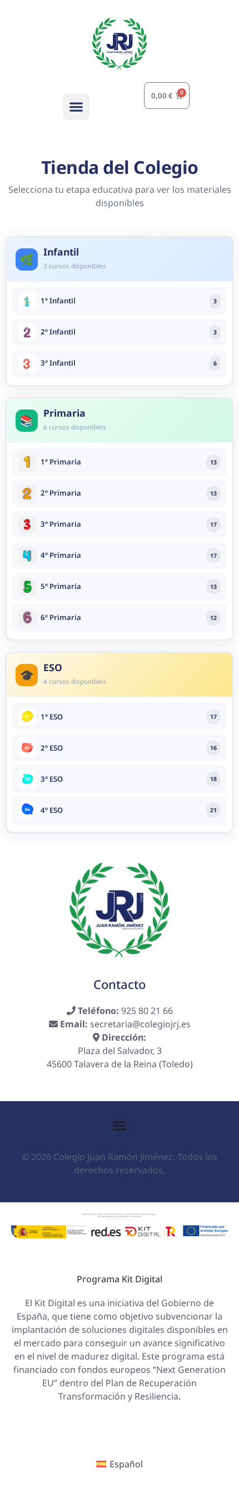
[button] (76, 106)
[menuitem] (119, 1464)
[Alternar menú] (119, 1125)
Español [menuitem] (126, 1464)
